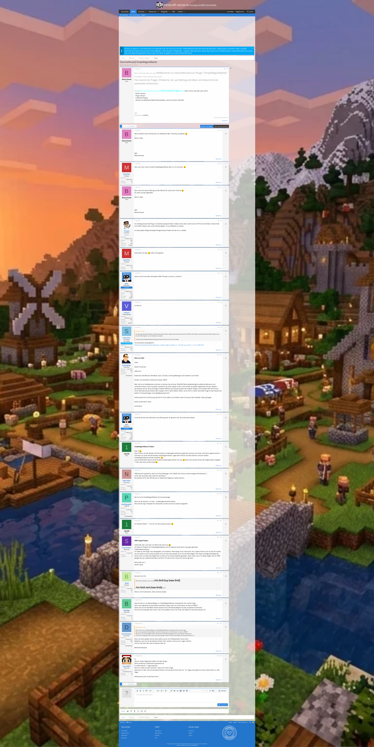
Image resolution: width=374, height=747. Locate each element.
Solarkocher (127, 338)
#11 (221, 414)
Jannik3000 (126, 666)
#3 (221, 163)
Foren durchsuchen (134, 15)
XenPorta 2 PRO (180, 745)
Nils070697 (127, 480)
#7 (221, 273)
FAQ (173, 11)
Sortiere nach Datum (207, 126)
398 (131, 296)
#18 (221, 600)
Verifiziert (126, 235)
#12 (221, 443)
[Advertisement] (187, 32)
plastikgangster (126, 504)
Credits (180, 11)
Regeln (143, 15)
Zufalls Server (125, 733)
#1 (227, 69)
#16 (221, 537)
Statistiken (124, 735)
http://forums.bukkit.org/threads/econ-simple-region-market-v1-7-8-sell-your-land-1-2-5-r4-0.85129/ (169, 345)
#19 (221, 623)
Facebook (191, 731)
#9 (221, 327)
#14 (221, 494)
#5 (221, 220)
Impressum (158, 731)
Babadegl (127, 610)
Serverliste (124, 11)
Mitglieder (164, 11)
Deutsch (130, 722)
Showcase (124, 738)
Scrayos (126, 231)
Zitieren (226, 121)
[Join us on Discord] (230, 68)
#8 (221, 302)
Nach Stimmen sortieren (221, 126)
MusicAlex (126, 174)
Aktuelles (141, 11)
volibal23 (127, 312)
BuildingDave (126, 365)
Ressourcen (153, 11)
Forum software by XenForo (179, 744)
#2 (221, 130)
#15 (221, 520)
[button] (146, 11)
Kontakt (230, 722)
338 (131, 243)
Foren (133, 11)
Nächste (132, 126)
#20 (221, 656)
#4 (221, 187)
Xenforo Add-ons (200, 744)
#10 (221, 355)
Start (250, 722)
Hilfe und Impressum (243, 722)
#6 (221, 249)
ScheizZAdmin (126, 547)
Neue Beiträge (124, 15)
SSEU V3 (123, 722)
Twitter (191, 733)
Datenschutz (158, 733)
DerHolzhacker (126, 634)
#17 (221, 573)
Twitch (190, 735)
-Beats (126, 583)
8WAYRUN (195, 745)
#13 (221, 470)
